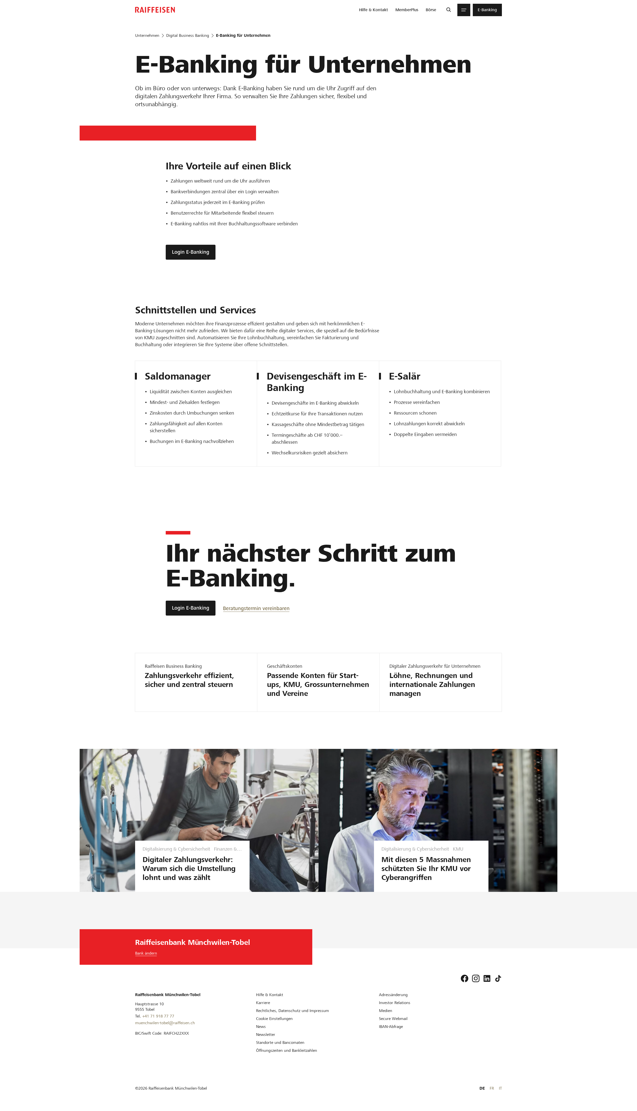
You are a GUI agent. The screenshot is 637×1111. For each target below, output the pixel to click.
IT (500, 1088)
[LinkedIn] (487, 978)
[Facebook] (464, 978)
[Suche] (448, 10)
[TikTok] (498, 978)
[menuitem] (373, 10)
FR (492, 1088)
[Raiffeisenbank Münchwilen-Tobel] (155, 9)
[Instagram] (475, 978)
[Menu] (463, 10)
